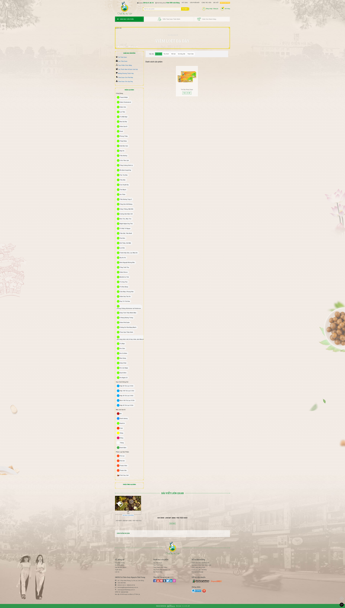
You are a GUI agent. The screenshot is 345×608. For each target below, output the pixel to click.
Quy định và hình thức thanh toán (201, 565)
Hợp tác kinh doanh (120, 567)
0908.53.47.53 (131, 585)
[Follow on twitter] (168, 582)
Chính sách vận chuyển (198, 567)
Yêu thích (166, 54)
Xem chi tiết (186, 93)
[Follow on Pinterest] (161, 582)
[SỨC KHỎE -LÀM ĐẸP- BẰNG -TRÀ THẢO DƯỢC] (128, 503)
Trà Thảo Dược (157, 563)
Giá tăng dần (181, 54)
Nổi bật (173, 54)
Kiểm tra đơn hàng (224, 2)
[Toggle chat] (342, 605)
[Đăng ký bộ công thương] (197, 591)
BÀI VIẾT (216, 2)
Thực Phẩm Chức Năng (160, 567)
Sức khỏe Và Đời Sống (128, 515)
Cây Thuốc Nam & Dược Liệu (161, 569)
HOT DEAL (185, 2)
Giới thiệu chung (119, 563)
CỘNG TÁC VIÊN (206, 2)
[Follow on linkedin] (171, 582)
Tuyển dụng (118, 569)
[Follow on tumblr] (164, 582)
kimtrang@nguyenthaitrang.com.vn (128, 587)
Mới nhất (158, 54)
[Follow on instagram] (174, 582)
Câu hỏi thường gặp (197, 572)
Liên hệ (117, 572)
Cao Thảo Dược (158, 565)
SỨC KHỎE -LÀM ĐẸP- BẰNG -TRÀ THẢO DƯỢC (172, 518)
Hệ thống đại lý (119, 565)
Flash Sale (191, 54)
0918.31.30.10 (148, 3)
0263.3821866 (122, 583)
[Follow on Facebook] (155, 582)
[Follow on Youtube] (158, 582)
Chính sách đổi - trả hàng (199, 569)
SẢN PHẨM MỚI (194, 2)
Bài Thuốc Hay (157, 572)
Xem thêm (172, 523)
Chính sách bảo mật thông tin (200, 563)
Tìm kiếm (184, 9)
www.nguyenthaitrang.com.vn (126, 590)
